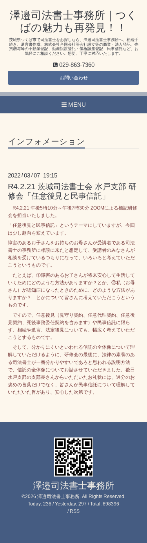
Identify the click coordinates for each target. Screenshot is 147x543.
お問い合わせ (74, 78)
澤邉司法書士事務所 (73, 486)
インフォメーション (46, 141)
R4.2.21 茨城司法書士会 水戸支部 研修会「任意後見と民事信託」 (72, 191)
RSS (75, 511)
